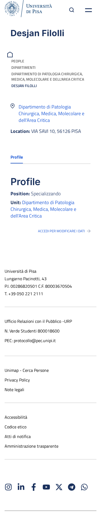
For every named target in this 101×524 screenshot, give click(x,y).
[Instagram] (8, 487)
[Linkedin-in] (21, 487)
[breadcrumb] (10, 54)
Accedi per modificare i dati (61, 231)
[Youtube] (46, 487)
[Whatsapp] (84, 487)
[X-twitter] (59, 487)
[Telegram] (71, 487)
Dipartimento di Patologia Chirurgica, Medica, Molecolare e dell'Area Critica (47, 76)
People (17, 61)
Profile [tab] (17, 157)
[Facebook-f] (33, 487)
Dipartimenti (23, 67)
